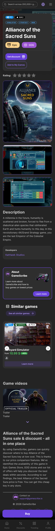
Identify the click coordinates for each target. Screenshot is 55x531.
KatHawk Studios (14, 254)
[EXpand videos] (27, 422)
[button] (9, 17)
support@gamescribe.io (31, 498)
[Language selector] (43, 4)
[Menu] (51, 4)
